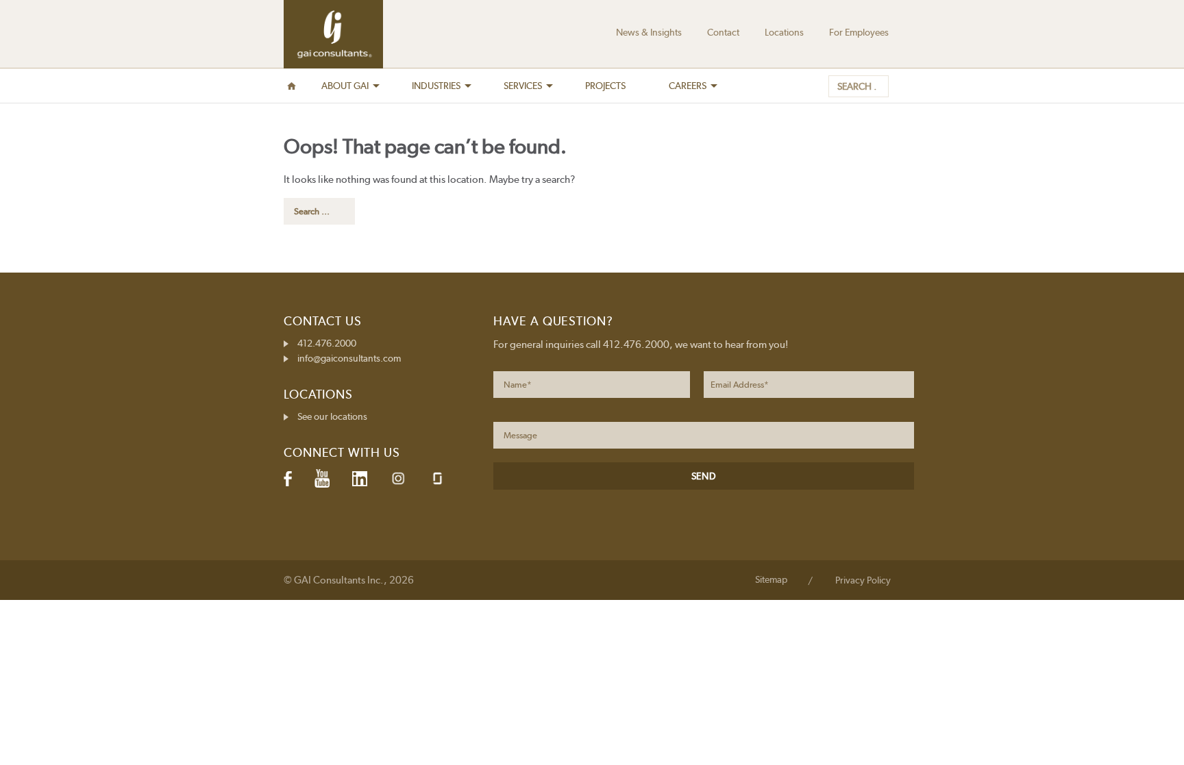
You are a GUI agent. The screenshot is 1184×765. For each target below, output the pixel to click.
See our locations (332, 416)
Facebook (288, 478)
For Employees (859, 32)
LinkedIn (359, 478)
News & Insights (649, 32)
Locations (784, 32)
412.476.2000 (326, 343)
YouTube (322, 478)
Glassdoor (437, 478)
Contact (723, 32)
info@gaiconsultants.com (349, 358)
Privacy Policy (863, 580)
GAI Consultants (333, 34)
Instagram (398, 478)
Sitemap (771, 579)
